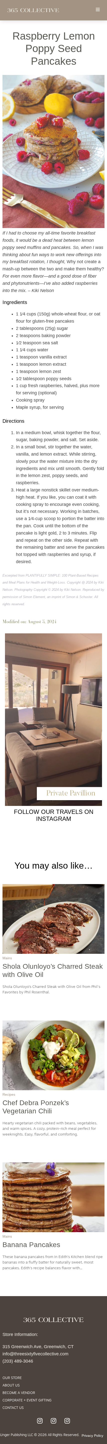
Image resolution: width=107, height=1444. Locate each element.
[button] (97, 9)
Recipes (8, 1094)
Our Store (12, 1378)
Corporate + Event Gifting (27, 1400)
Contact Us (13, 1408)
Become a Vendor (18, 1393)
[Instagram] (40, 1420)
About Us (11, 1385)
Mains (7, 958)
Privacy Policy (92, 1436)
